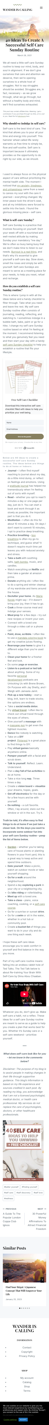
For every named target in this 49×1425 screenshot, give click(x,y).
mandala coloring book (30, 637)
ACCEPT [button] (23, 1419)
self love (38, 1192)
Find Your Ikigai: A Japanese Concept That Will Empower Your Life (24, 1290)
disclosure (22, 116)
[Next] (42, 1280)
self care (8, 1192)
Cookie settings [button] (10, 1420)
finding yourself (29, 1187)
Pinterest (22, 740)
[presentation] (24, 1268)
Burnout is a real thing (23, 251)
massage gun (17, 725)
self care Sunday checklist (18, 344)
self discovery (23, 1192)
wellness (8, 1198)
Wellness (24, 35)
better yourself (11, 1187)
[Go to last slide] (7, 1280)
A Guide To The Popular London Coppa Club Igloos (12, 1217)
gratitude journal (19, 485)
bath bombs (21, 561)
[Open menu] (42, 7)
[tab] (19, 1308)
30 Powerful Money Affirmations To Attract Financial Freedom (37, 1219)
